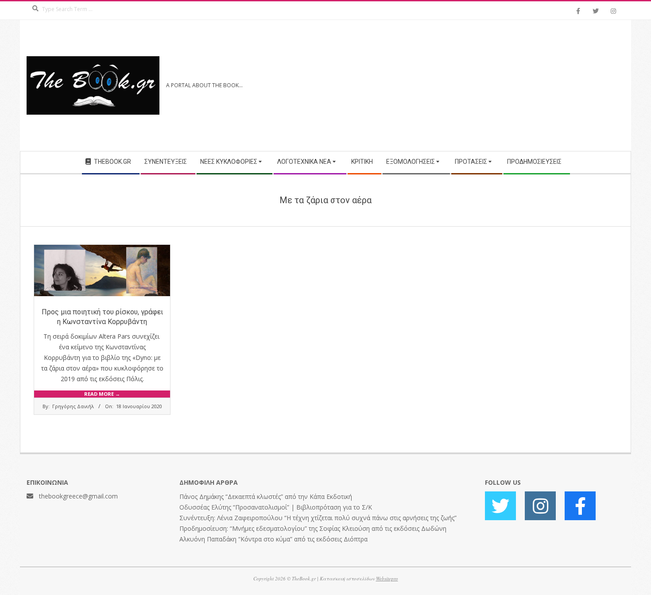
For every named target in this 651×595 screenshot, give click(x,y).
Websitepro (387, 578)
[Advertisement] (475, 85)
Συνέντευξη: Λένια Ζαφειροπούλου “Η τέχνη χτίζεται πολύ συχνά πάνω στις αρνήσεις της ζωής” (318, 518)
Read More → (102, 393)
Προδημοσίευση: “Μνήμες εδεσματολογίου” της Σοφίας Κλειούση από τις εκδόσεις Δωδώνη (312, 528)
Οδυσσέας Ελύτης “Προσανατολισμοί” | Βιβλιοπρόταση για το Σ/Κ (275, 507)
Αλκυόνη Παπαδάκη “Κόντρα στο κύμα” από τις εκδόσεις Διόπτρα (273, 539)
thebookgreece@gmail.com (78, 496)
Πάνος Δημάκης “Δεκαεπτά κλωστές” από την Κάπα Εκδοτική (265, 496)
